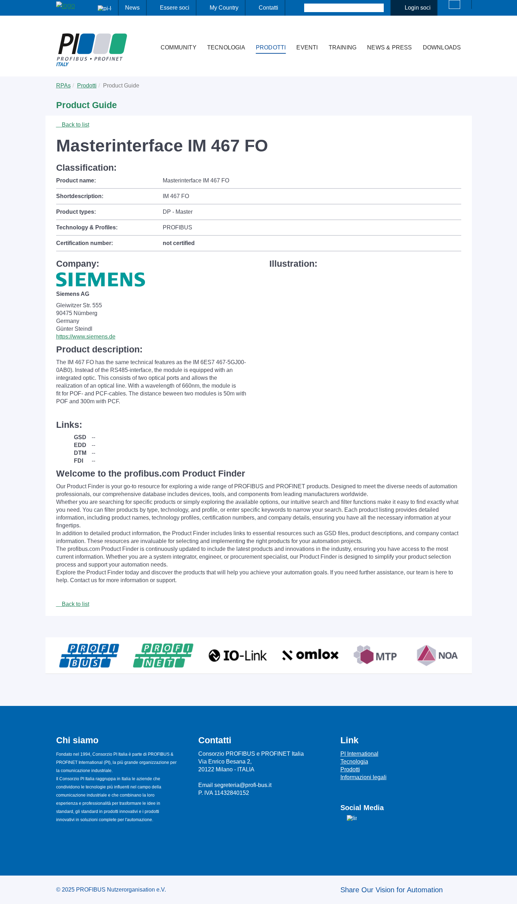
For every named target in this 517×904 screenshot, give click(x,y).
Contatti (268, 8)
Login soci (418, 8)
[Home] (147, 33)
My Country (224, 8)
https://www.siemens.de (85, 337)
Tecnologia (226, 47)
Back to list (74, 125)
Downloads (442, 47)
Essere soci (174, 8)
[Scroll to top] (508, 893)
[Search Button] (298, 8)
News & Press (389, 47)
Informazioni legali (363, 777)
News (132, 8)
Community (178, 47)
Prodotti (271, 47)
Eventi (307, 47)
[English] (454, 4)
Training (343, 47)
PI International (359, 754)
